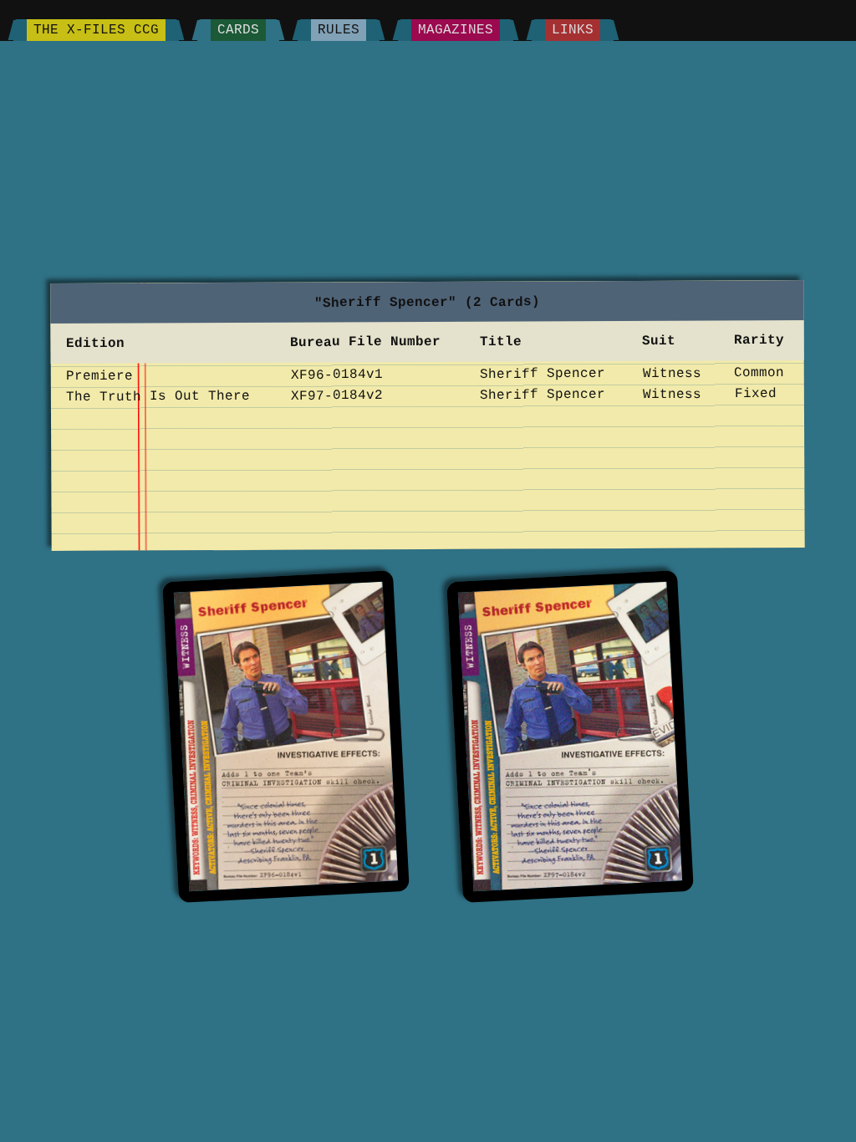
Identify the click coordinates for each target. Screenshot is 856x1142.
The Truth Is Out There (158, 397)
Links (573, 30)
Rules (338, 30)
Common (760, 372)
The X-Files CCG (96, 30)
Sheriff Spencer (542, 374)
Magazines (455, 30)
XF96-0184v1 (337, 374)
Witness (672, 372)
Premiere (99, 375)
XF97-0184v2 (337, 395)
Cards (238, 30)
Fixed (756, 393)
